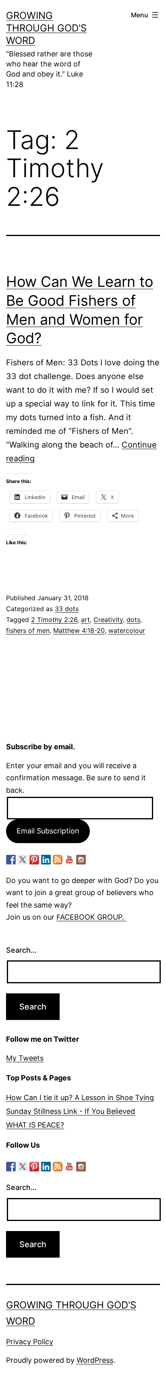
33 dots (67, 609)
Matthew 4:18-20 (79, 630)
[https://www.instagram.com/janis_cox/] (81, 859)
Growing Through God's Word (46, 28)
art (85, 620)
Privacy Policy (29, 1341)
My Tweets (25, 1058)
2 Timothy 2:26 (54, 620)
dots (133, 620)
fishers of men (28, 630)
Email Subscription (48, 831)
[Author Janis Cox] (11, 859)
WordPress (95, 1360)
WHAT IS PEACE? (35, 1125)
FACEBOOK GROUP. (91, 917)
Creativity (108, 620)
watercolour (126, 630)
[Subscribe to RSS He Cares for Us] (57, 859)
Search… (21, 950)
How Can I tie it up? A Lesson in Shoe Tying (80, 1097)
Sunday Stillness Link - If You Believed (70, 1111)
